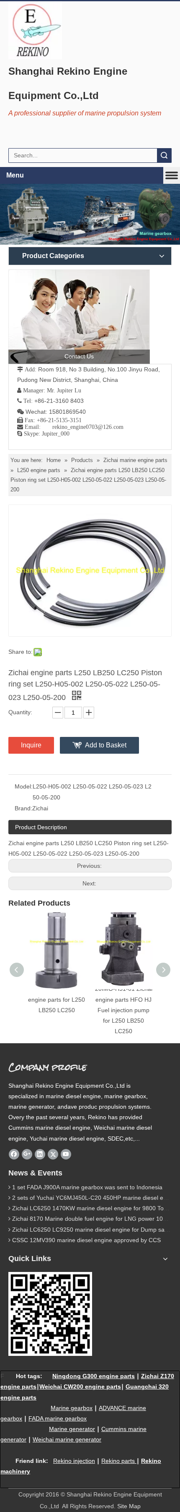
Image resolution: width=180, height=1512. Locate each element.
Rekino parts (118, 1460)
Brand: (23, 808)
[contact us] (79, 316)
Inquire (31, 745)
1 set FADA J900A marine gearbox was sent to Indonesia (87, 1187)
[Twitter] (53, 1154)
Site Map (129, 1506)
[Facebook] (14, 1154)
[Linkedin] (40, 1154)
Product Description (41, 827)
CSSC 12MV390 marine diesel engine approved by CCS (86, 1240)
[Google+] (27, 1154)
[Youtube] (66, 1154)
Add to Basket (105, 745)
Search (164, 155)
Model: (24, 786)
